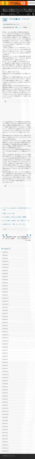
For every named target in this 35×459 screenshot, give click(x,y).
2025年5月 (5, 283)
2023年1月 (5, 368)
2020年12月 (5, 445)
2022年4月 (5, 396)
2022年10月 (5, 377)
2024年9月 (5, 307)
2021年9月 (5, 417)
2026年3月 (5, 252)
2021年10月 (5, 414)
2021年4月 (5, 432)
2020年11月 (5, 448)
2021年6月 (5, 426)
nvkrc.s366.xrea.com (8, 27)
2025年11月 (5, 264)
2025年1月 (5, 295)
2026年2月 (5, 255)
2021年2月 (5, 439)
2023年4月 (5, 359)
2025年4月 (5, 286)
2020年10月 (5, 451)
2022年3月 (5, 399)
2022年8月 (5, 384)
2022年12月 (5, 371)
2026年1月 (5, 258)
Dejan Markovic (11, 455)
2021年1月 (5, 442)
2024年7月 (5, 313)
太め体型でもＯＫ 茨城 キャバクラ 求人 (13, 224)
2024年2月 (5, 328)
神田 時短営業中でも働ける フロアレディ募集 (9, 236)
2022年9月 (5, 380)
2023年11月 (5, 338)
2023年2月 (5, 365)
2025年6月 (5, 279)
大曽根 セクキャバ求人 (8, 213)
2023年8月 (5, 347)
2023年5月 (5, 356)
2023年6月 (5, 353)
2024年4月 (5, 322)
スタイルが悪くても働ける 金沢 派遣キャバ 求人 (16, 220)
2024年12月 (5, 298)
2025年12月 (5, 261)
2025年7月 (5, 276)
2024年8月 (5, 310)
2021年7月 (5, 423)
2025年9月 (5, 270)
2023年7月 (5, 350)
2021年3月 (5, 436)
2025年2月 (5, 292)
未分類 (25, 27)
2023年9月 (5, 344)
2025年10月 (5, 267)
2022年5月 (5, 393)
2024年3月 (5, 325)
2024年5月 (5, 319)
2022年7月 (5, 387)
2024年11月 (5, 301)
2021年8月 (5, 420)
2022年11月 (5, 374)
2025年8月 (5, 273)
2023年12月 (5, 335)
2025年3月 (5, 289)
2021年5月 (5, 429)
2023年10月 (5, 341)
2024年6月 (5, 316)
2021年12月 (5, 408)
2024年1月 (5, 332)
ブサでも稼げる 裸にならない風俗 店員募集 (14, 217)
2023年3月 (5, 362)
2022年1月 (5, 405)
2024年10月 (5, 304)
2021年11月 (5, 411)
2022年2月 (5, 402)
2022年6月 (5, 390)
